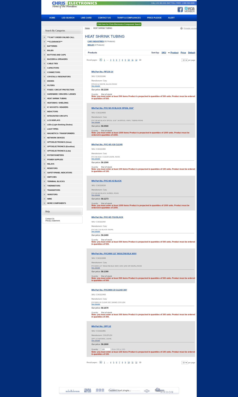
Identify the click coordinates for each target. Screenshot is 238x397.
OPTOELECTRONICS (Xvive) (59, 142)
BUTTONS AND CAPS (56, 55)
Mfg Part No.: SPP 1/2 (101, 326)
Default (191, 52)
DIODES (50, 81)
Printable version (190, 28)
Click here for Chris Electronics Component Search (119, 24)
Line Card (86, 18)
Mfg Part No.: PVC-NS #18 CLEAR (107, 144)
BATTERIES (52, 46)
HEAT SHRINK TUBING (57, 98)
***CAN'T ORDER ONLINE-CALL (60, 37)
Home (87, 28)
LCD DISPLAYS (53, 120)
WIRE (49, 199)
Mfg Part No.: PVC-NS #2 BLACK (106, 181)
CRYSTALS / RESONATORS (59, 77)
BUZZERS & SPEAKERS (57, 59)
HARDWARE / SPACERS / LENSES (61, 94)
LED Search (68, 18)
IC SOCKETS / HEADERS (57, 107)
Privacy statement (52, 221)
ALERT (171, 18)
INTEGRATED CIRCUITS (57, 116)
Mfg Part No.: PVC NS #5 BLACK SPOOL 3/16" (112, 108)
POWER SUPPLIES (55, 160)
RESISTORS (52, 168)
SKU (164, 52)
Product (174, 52)
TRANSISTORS (53, 190)
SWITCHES (52, 177)
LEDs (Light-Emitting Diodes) (60, 125)
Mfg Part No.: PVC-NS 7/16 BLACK (107, 217)
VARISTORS (52, 194)
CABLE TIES (52, 63)
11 (132, 60)
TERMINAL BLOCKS (56, 181)
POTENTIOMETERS (55, 155)
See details (95, 86)
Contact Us (49, 219)
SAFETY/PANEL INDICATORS (59, 173)
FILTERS (51, 85)
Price (183, 52)
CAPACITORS (53, 68)
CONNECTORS (53, 72)
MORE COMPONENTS (56, 203)
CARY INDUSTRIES (96, 41)
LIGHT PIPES (52, 129)
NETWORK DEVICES (56, 138)
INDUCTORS (52, 112)
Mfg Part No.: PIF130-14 (102, 72)
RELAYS (50, 164)
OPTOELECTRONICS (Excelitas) (61, 146)
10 (129, 60)
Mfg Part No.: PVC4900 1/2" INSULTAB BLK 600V (113, 253)
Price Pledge (154, 18)
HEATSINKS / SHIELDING (57, 103)
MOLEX (91, 45)
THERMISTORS (53, 186)
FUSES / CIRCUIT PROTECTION (60, 90)
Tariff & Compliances (129, 18)
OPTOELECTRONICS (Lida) (59, 151)
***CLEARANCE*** (54, 42)
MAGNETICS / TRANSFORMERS (60, 133)
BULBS (50, 50)
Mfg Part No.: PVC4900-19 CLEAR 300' (109, 290)
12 (136, 60)
